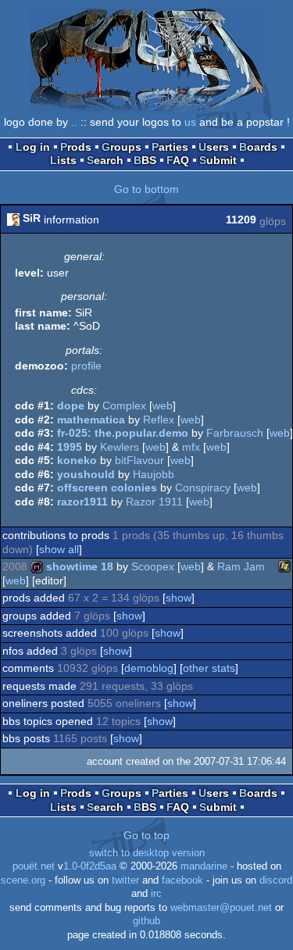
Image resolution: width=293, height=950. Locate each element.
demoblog (148, 668)
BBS (145, 160)
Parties (170, 147)
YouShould (86, 474)
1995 (69, 447)
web (162, 405)
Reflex (158, 419)
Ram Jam (241, 566)
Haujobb (153, 474)
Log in (33, 147)
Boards (258, 147)
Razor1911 (82, 501)
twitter (125, 880)
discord (275, 880)
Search (105, 160)
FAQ (177, 160)
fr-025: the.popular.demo (122, 433)
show (178, 597)
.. (74, 122)
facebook (182, 880)
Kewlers (119, 447)
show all (59, 549)
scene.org (23, 880)
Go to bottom (146, 189)
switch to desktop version (147, 853)
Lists (63, 160)
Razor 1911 (154, 501)
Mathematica (91, 419)
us (190, 122)
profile (86, 365)
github (146, 921)
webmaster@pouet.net (221, 907)
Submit (218, 160)
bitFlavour (139, 460)
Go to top (146, 835)
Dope (70, 405)
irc (156, 893)
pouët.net (34, 866)
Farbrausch (234, 433)
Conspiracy (202, 487)
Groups (121, 147)
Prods (75, 147)
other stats (209, 668)
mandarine (203, 866)
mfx (191, 447)
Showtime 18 (79, 566)
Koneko (77, 460)
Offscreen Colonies (107, 487)
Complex (124, 405)
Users (213, 147)
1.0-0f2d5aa (89, 866)
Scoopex (152, 566)
